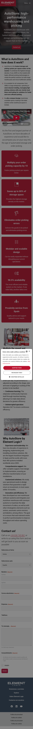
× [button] (29, 351)
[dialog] (16, 364)
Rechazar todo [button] (17, 372)
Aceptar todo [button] (17, 368)
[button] (16, 377)
